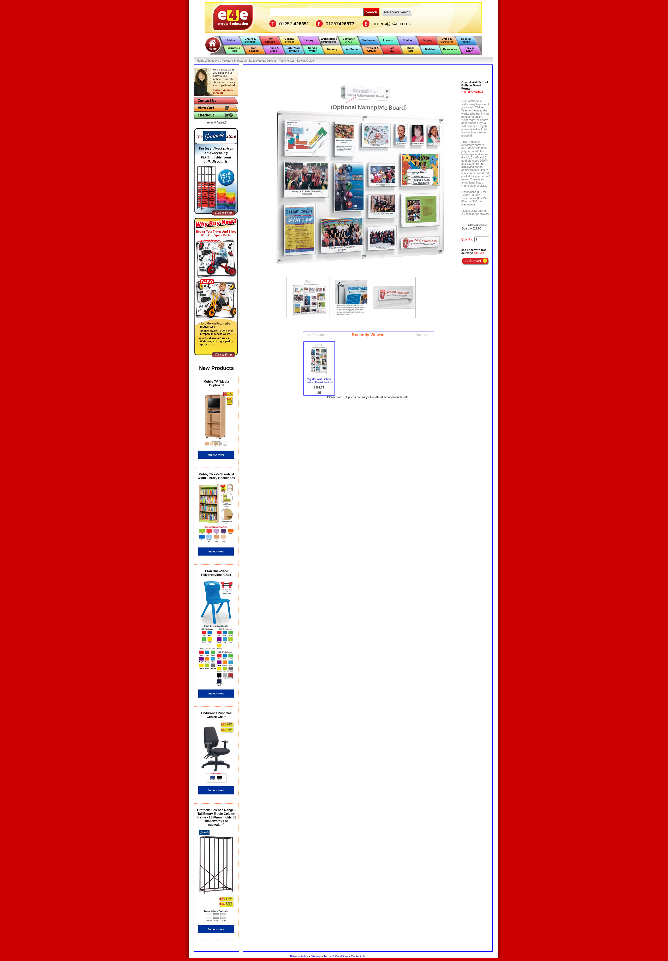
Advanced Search (397, 12)
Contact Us (358, 956)
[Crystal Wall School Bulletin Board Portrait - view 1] (308, 298)
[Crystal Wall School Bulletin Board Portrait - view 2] (351, 298)
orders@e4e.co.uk (392, 23)
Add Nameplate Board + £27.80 (474, 226)
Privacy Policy (299, 956)
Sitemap (316, 956)
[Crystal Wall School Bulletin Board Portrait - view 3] (394, 298)
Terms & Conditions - (337, 956)
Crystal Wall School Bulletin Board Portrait (319, 381)
